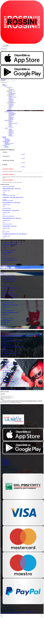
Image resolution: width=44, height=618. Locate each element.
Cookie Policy (8, 612)
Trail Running (11, 130)
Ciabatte (10, 134)
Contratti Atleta (7, 144)
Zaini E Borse (11, 112)
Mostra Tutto (11, 119)
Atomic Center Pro (6, 460)
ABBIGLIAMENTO (8, 120)
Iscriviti (2, 399)
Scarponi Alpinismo (12, 93)
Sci (9, 88)
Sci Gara (10, 90)
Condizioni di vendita (15, 612)
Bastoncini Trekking (12, 113)
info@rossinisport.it (29, 611)
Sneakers (10, 131)
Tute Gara (10, 107)
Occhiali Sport (11, 115)
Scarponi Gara (11, 94)
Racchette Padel (11, 114)
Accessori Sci (11, 101)
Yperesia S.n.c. (16, 613)
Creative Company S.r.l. (8, 613)
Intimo (10, 109)
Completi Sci (11, 103)
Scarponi (10, 92)
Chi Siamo (6, 146)
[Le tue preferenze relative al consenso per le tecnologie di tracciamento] (2, 617)
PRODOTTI (5, 85)
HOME (4, 84)
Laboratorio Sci (7, 139)
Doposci (10, 133)
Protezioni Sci (11, 99)
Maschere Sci (11, 98)
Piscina (10, 116)
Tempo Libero (11, 117)
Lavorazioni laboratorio (7, 461)
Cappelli (10, 125)
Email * (1, 398)
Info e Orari (7, 147)
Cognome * (2, 397)
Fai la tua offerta (7, 140)
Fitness (10, 122)
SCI (5, 86)
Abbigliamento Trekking (13, 123)
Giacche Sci (11, 104)
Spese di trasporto (23, 612)
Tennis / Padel (11, 132)
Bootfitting (6, 142)
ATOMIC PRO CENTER (9, 143)
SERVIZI (4, 137)
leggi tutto (23, 154)
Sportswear (11, 121)
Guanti (10, 106)
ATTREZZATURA (8, 111)
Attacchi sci (11, 100)
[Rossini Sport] (3, 79)
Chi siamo (4, 458)
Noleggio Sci (7, 138)
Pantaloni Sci (11, 105)
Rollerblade (11, 118)
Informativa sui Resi (29, 612)
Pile (9, 108)
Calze (10, 126)
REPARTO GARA (6, 141)
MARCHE (4, 136)
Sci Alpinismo (11, 89)
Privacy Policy (2, 612)
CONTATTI (5, 145)
